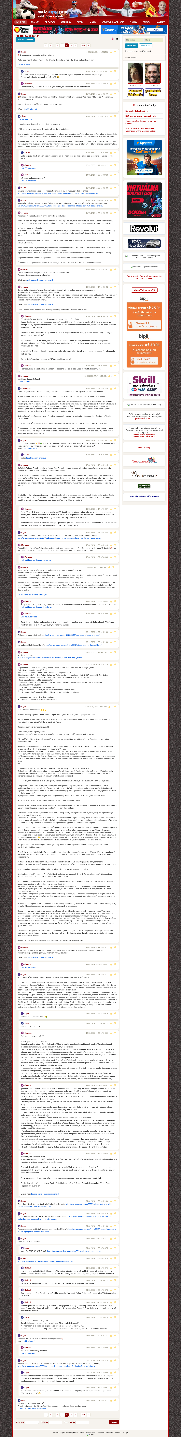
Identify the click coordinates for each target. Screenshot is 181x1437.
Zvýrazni (44, 1422)
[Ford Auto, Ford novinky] (144, 247)
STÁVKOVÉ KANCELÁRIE (112, 22)
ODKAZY (146, 22)
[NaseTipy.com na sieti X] (117, 39)
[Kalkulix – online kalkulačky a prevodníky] (144, 405)
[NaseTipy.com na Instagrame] (112, 39)
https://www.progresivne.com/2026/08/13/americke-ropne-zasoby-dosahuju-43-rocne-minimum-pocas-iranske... (60, 206)
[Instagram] (127, 1433)
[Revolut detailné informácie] (144, 232)
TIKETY (80, 22)
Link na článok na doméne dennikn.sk (36, 607)
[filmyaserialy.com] (144, 463)
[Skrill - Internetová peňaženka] (144, 396)
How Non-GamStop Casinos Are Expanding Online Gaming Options (140, 129)
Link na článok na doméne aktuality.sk (32, 595)
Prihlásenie (131, 46)
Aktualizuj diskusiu (25, 40)
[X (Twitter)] (123, 1433)
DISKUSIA (20, 22)
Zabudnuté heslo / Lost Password (138, 51)
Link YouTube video (25, 119)
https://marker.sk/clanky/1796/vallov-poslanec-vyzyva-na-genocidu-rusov (45, 1261)
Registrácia (145, 46)
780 (83, 45)
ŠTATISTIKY (66, 22)
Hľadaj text (20, 1422)
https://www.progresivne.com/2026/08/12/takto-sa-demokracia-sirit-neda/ (71, 635)
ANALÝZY (35, 22)
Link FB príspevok (24, 65)
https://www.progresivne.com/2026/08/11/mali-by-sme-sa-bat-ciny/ (74, 1251)
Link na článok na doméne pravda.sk (36, 560)
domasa (134, 57)
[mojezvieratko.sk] (144, 476)
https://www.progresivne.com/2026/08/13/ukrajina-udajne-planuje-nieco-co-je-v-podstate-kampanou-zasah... (59, 193)
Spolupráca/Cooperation (105, 1432)
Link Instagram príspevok (36, 458)
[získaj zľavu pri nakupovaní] (144, 332)
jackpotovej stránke (144, 418)
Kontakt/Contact (78, 1432)
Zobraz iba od (69, 1422)
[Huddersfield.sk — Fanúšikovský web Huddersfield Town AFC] (144, 258)
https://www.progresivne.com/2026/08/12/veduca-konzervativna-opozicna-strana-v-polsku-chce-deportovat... (59, 538)
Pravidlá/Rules (90, 1432)
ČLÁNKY (133, 22)
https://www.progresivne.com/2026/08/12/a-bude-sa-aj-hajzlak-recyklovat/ (73, 645)
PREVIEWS (50, 22)
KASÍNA (92, 22)
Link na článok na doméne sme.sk (40, 280)
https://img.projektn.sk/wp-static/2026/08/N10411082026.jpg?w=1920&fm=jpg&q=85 (50, 658)
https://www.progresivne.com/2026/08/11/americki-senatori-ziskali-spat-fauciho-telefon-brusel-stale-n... (57, 1366)
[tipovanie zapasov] (144, 267)
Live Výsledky (144, 447)
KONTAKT (160, 22)
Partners (117, 1432)
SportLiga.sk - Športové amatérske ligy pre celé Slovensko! (144, 277)
